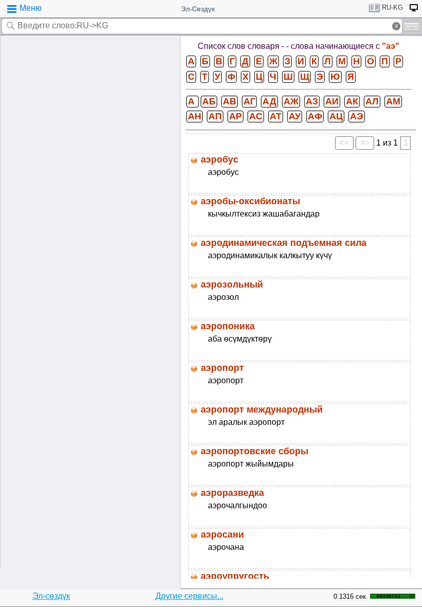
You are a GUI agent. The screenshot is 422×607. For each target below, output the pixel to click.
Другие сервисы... (189, 596)
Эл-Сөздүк (198, 9)
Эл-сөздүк (51, 596)
